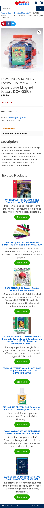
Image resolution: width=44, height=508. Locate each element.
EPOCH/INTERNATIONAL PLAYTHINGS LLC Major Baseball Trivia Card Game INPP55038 (22, 370)
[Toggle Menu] (3, 3)
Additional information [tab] (15, 133)
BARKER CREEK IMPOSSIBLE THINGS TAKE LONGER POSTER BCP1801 (22, 478)
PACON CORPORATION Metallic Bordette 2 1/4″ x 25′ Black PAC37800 (22, 243)
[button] (39, 32)
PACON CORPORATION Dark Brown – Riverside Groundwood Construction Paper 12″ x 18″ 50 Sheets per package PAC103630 (22, 340)
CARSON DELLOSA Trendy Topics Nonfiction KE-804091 (22, 289)
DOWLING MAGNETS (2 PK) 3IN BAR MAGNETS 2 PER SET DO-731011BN (22, 432)
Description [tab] (9, 128)
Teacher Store (7, 13)
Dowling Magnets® (22, 13)
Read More (22, 217)
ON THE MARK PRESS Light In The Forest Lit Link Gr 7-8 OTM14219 (22, 201)
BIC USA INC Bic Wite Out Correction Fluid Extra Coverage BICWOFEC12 (22, 408)
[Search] (40, 8)
